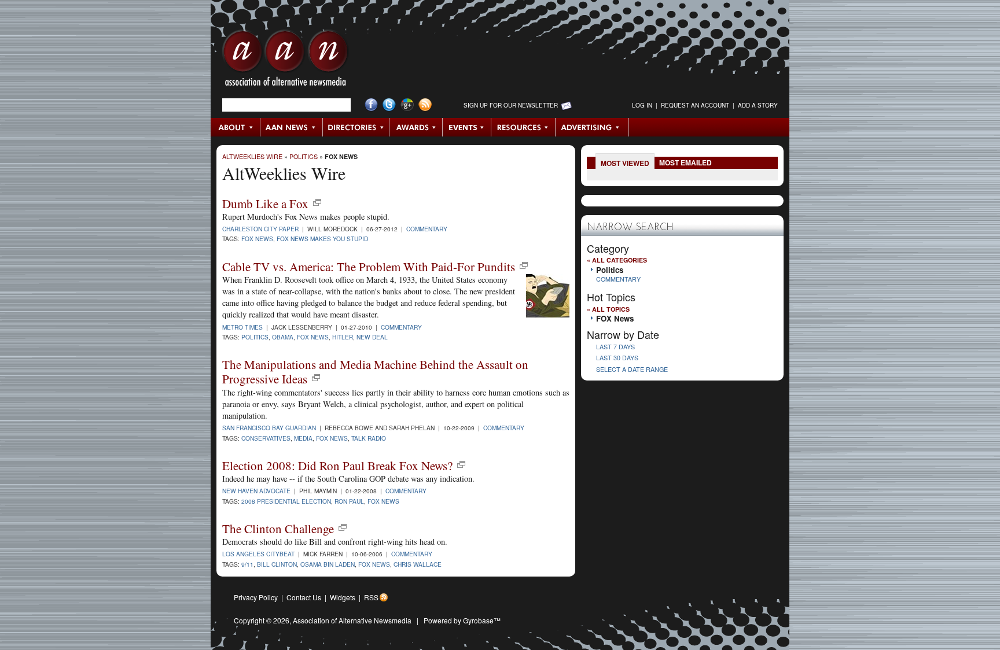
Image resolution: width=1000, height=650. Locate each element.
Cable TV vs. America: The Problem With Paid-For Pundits (368, 266)
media (303, 438)
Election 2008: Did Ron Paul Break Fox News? (337, 465)
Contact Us (303, 597)
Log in (642, 105)
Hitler (342, 337)
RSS (371, 597)
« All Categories (617, 260)
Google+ (407, 105)
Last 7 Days (615, 346)
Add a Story (758, 105)
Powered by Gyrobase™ (462, 620)
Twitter (389, 105)
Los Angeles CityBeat (258, 553)
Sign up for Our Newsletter (511, 105)
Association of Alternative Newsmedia (352, 620)
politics (255, 337)
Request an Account (695, 105)
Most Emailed (685, 162)
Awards (416, 127)
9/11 (247, 564)
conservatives (266, 438)
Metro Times (242, 327)
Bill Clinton (277, 564)
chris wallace (418, 564)
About (236, 127)
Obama (282, 337)
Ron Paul (349, 501)
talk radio (368, 438)
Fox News (257, 238)
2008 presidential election (286, 501)
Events (467, 127)
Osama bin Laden (327, 564)
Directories (356, 127)
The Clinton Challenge (278, 528)
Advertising (592, 127)
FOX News (341, 156)
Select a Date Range (632, 369)
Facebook (371, 105)
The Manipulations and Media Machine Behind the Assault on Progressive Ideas (375, 371)
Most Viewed (625, 163)
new (317, 202)
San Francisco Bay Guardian (269, 427)
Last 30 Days (617, 357)
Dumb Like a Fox (265, 203)
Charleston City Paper (260, 228)
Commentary (426, 228)
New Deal (372, 337)
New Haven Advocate (256, 490)
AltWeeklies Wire (252, 156)
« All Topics (608, 309)
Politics (303, 156)
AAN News (292, 127)
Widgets (342, 597)
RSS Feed (425, 105)
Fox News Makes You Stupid (322, 238)
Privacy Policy (256, 597)
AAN (285, 61)
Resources (523, 127)
